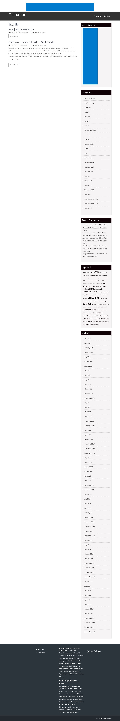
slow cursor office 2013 (104, 321)
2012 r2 (103, 272)
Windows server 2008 (91, 199)
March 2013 (88, 604)
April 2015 (87, 508)
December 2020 (89, 398)
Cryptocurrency (41, 32)
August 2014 (88, 540)
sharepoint (104, 315)
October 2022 (88, 361)
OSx (85, 153)
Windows (87, 176)
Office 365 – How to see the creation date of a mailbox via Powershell (95, 248)
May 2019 (87, 430)
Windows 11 (88, 185)
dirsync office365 (96, 283)
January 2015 (88, 517)
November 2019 (89, 426)
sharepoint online (91, 318)
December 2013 (89, 563)
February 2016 (89, 485)
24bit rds (93, 272)
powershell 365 (95, 315)
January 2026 (88, 352)
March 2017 (88, 462)
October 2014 (88, 531)
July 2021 (87, 380)
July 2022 (87, 371)
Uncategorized (89, 167)
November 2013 (89, 568)
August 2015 (88, 494)
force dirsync (100, 292)
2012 (100, 272)
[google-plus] (95, 651)
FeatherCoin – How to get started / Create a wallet (31, 42)
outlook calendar (89, 310)
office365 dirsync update (102, 301)
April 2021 (87, 384)
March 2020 (88, 416)
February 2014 (89, 554)
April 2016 (87, 481)
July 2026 (87, 338)
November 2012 (89, 623)
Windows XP (88, 208)
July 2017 (87, 458)
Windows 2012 (89, 190)
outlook (87, 303)
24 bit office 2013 (86, 272)
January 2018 (88, 439)
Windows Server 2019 (91, 204)
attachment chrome (102, 280)
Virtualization (88, 171)
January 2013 (88, 613)
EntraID (86, 112)
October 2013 (88, 572)
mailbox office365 (92, 295)
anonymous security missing (91, 280)
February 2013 (89, 609)
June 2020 (87, 407)
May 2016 (87, 476)
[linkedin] (99, 651)
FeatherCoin (98, 289)
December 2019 (89, 421)
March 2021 (88, 389)
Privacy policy (97, 16)
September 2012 (89, 632)
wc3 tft (84, 324)
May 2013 (87, 595)
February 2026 (89, 348)
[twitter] (92, 651)
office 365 (93, 297)
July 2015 (87, 499)
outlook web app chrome (101, 310)
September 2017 (89, 453)
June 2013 (87, 591)
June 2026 (87, 343)
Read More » (14, 36)
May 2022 (87, 375)
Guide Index (107, 16)
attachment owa (86, 283)
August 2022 (88, 366)
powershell (87, 315)
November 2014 (89, 526)
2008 (97, 272)
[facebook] (88, 651)
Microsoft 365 (89, 144)
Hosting (86, 139)
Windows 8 (87, 194)
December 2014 (89, 522)
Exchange (87, 116)
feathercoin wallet (90, 292)
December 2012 (89, 618)
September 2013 (89, 577)
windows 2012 (96, 324)
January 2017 (88, 467)
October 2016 (88, 471)
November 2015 (89, 490)
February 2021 (89, 393)
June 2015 (87, 503)
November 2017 (89, 448)
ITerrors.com (17, 15)
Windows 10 (88, 181)
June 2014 (87, 549)
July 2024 (87, 357)
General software (90, 130)
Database (87, 107)
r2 (99, 315)
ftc (87, 295)
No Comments (23, 32)
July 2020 (87, 403)
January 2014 (88, 558)
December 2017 (89, 444)
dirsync (91, 283)
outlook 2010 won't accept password (99, 307)
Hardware (87, 135)
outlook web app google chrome (89, 313)
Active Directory (89, 98)
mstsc (86, 298)
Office (86, 149)
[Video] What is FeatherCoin (21, 29)
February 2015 (89, 513)
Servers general (89, 162)
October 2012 (88, 627)
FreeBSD (87, 121)
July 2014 (87, 545)
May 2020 (87, 412)
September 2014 (89, 536)
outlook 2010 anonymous (97, 304)
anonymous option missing (95, 275)
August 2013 (88, 581)
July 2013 (87, 586)
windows (89, 324)
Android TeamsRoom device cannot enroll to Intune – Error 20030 (95, 227)
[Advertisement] (60, 7)
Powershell (88, 158)
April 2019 (87, 435)
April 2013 (87, 600)
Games (86, 126)
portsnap (99, 312)
